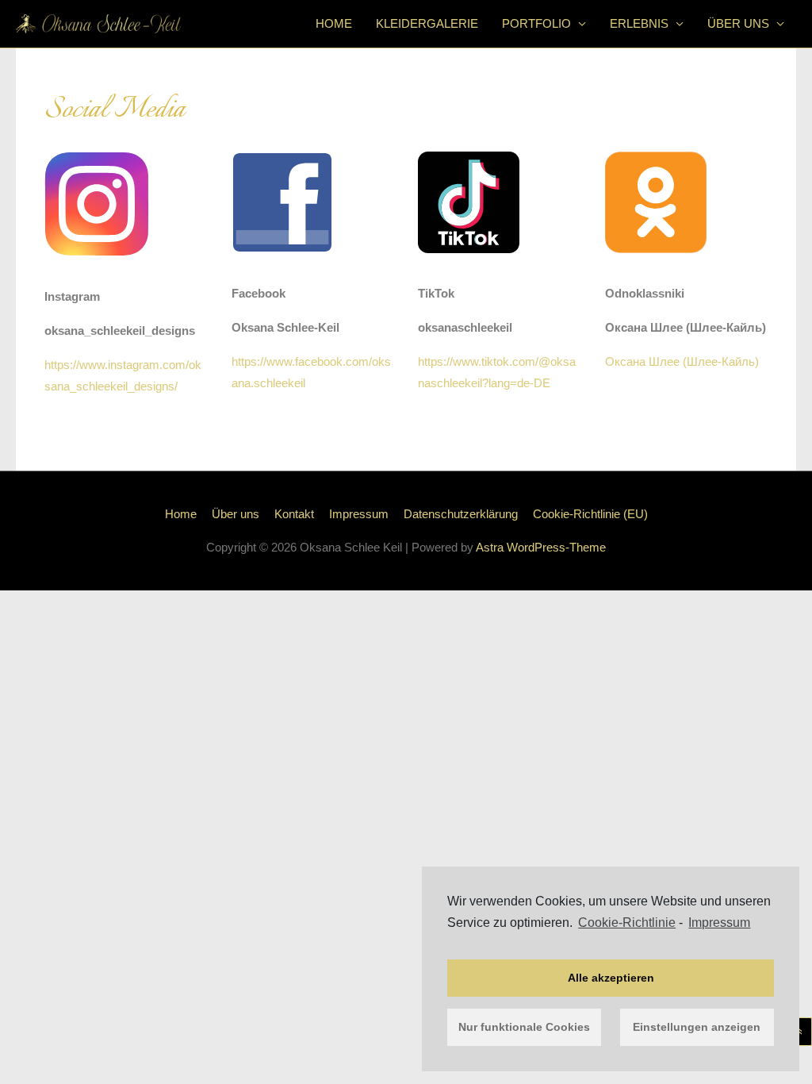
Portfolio (536, 23)
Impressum (719, 922)
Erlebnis (639, 23)
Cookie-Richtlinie (627, 922)
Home (334, 23)
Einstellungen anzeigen (696, 1027)
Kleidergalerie (427, 23)
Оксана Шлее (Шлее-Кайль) (682, 361)
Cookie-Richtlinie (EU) (590, 514)
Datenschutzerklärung (461, 514)
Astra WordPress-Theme (541, 547)
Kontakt (294, 514)
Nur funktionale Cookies (524, 1027)
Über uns (738, 23)
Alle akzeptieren (611, 977)
